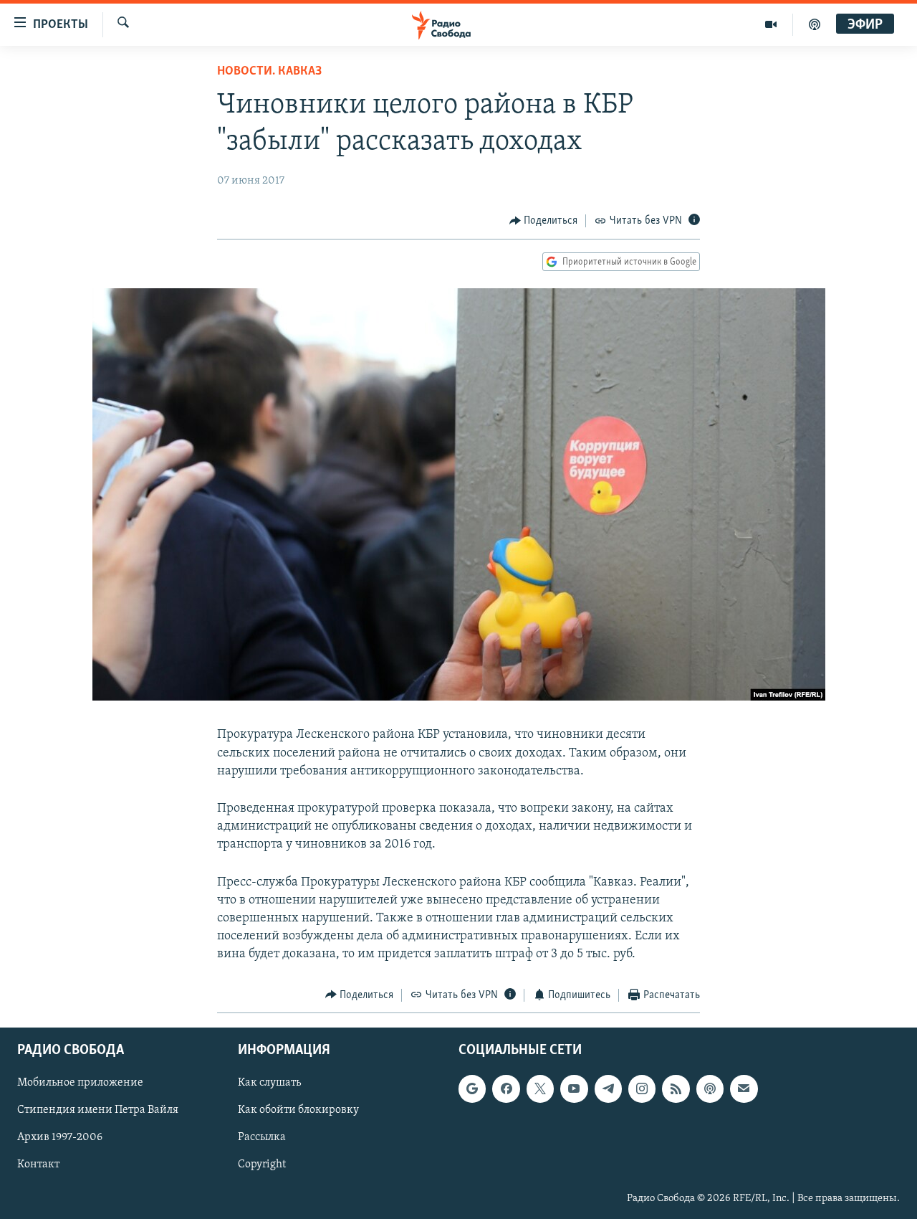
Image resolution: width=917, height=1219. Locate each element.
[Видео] (771, 24)
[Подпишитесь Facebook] (505, 1088)
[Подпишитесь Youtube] (573, 1088)
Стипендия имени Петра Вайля (97, 1110)
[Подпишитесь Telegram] (608, 1088)
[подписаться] (743, 1088)
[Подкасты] (710, 1088)
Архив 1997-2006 (59, 1137)
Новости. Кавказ (269, 71)
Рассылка (262, 1137)
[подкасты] (814, 24)
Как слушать (269, 1082)
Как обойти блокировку (298, 1110)
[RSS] (675, 1088)
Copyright (262, 1165)
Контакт (38, 1165)
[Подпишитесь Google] (472, 1088)
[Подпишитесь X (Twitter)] (540, 1088)
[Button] (543, 221)
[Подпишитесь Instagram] (642, 1088)
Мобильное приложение (80, 1082)
